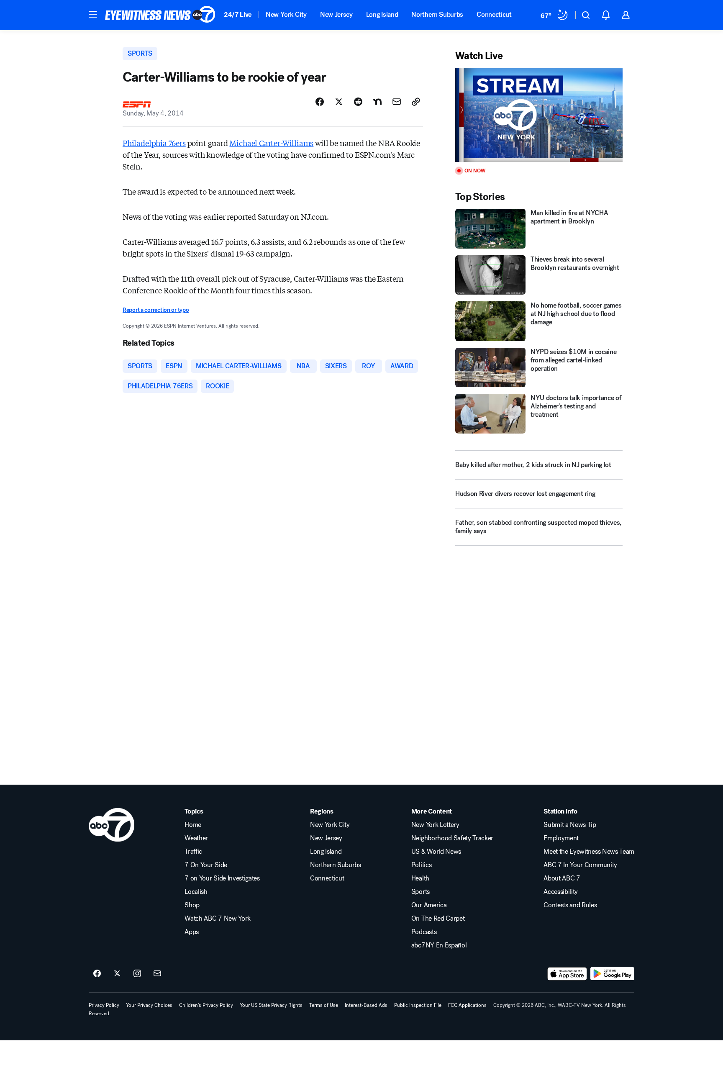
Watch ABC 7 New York (218, 918)
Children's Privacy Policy (206, 1005)
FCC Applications (467, 1005)
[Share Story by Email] (397, 102)
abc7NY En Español (439, 945)
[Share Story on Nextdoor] (377, 102)
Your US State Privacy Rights (271, 1005)
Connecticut (494, 14)
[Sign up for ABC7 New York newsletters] (157, 973)
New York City (286, 14)
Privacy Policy (104, 1005)
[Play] (539, 115)
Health (420, 878)
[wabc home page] (111, 825)
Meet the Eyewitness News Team (589, 851)
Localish (196, 891)
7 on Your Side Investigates (222, 878)
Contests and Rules (570, 905)
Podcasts (423, 932)
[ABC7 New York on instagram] (137, 973)
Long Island (382, 14)
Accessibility (561, 891)
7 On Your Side (206, 865)
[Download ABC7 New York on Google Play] (612, 973)
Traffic (193, 851)
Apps (192, 932)
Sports (420, 891)
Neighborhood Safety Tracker (452, 838)
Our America (428, 905)
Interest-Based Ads (366, 1005)
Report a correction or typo (156, 310)
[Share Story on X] (339, 102)
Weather (196, 838)
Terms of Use (323, 1005)
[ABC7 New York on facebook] (97, 973)
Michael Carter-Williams (271, 142)
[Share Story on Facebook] (320, 102)
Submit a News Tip (570, 824)
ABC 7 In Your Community (580, 865)
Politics (421, 865)
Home (193, 824)
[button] (93, 14)
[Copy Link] (416, 102)
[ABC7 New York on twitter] (117, 973)
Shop (192, 905)
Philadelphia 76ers (154, 142)
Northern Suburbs (437, 14)
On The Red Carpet (438, 918)
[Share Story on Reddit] (358, 102)
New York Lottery (435, 824)
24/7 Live (238, 14)
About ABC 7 (562, 878)
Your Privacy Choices (149, 1005)
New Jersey (336, 14)
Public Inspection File (417, 1005)
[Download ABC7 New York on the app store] (567, 973)
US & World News (436, 851)
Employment (561, 838)
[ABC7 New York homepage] (160, 15)
